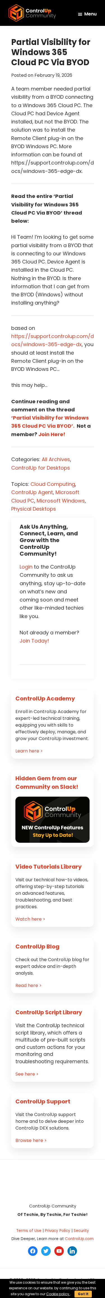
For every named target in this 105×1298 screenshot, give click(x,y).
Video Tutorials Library (48, 867)
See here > (27, 1074)
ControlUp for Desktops (40, 467)
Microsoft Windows (61, 500)
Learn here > (29, 751)
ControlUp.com (79, 1238)
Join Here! (51, 434)
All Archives (56, 459)
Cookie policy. (58, 1294)
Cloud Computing (53, 484)
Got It (83, 1294)
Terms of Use (28, 1230)
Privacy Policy (57, 1230)
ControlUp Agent (32, 492)
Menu (90, 14)
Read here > (28, 985)
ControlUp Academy (45, 698)
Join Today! (34, 640)
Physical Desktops (33, 508)
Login (26, 566)
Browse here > (31, 1140)
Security (81, 1230)
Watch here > (30, 919)
